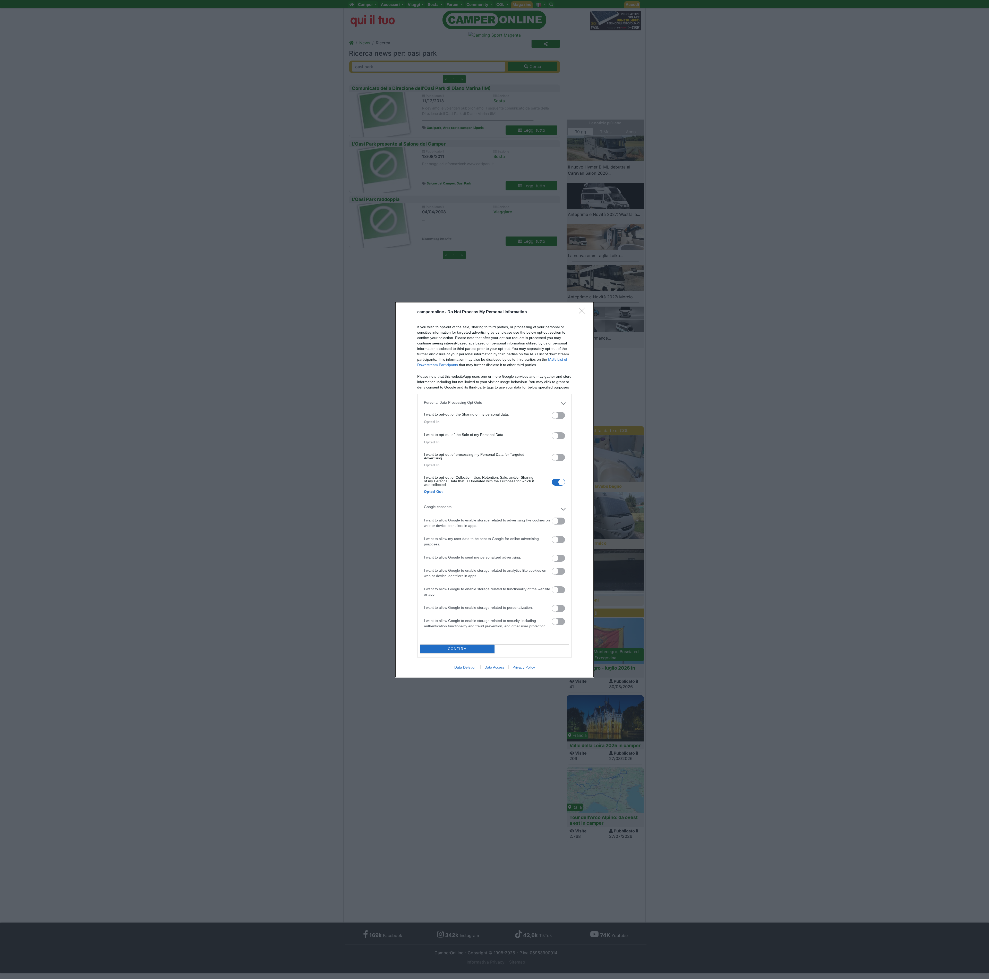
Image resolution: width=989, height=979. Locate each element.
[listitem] (494, 404)
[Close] (584, 312)
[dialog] (494, 489)
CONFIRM (457, 649)
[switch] (558, 415)
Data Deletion (465, 667)
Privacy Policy (524, 667)
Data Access (494, 667)
